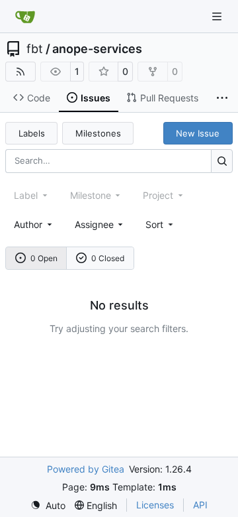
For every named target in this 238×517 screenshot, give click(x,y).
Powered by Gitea (85, 469)
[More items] (222, 98)
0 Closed (107, 258)
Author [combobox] (28, 224)
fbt (34, 49)
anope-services (97, 49)
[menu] (160, 224)
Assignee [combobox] (94, 224)
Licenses (155, 504)
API (200, 504)
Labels (32, 133)
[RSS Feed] (20, 72)
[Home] (25, 17)
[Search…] (222, 160)
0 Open (44, 258)
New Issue (197, 133)
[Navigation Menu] (218, 16)
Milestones (98, 133)
